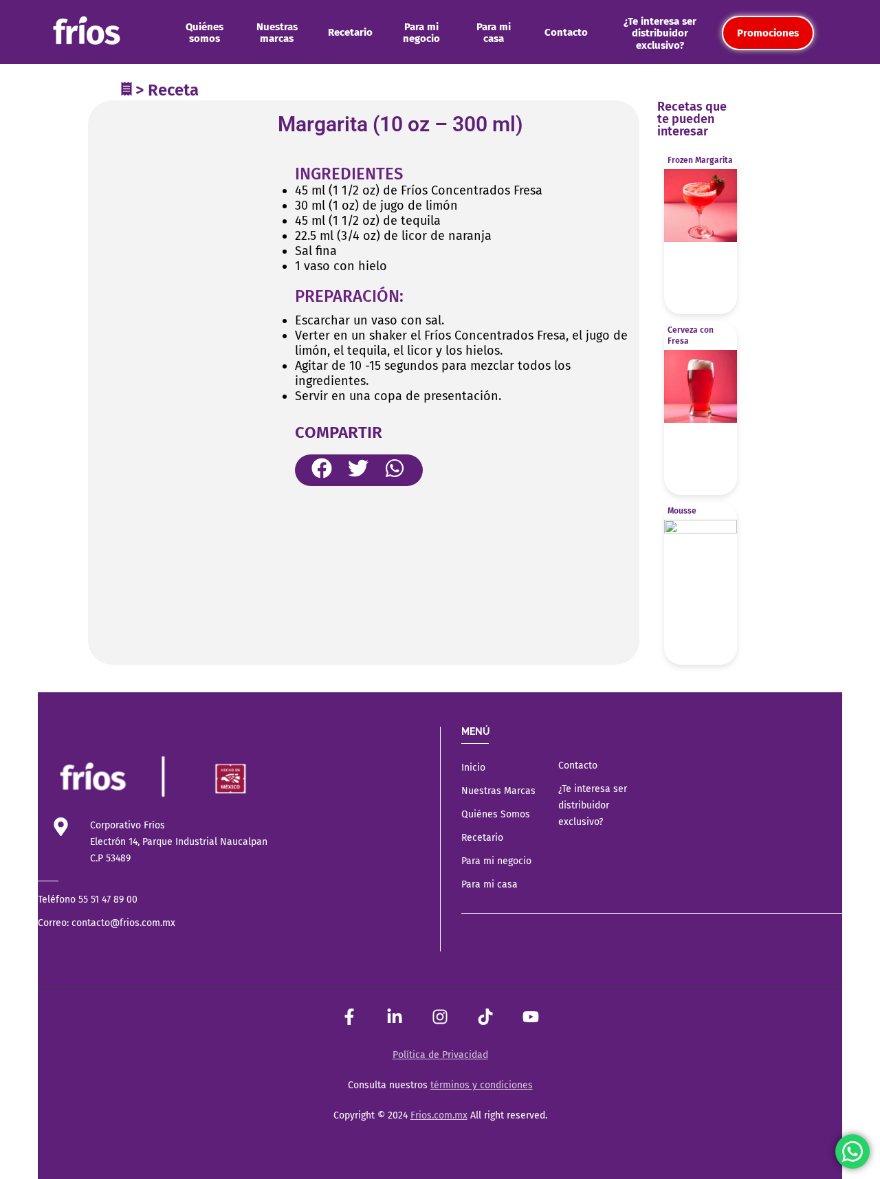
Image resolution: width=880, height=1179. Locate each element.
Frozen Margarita (700, 160)
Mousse (682, 511)
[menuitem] (204, 33)
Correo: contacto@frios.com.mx (106, 923)
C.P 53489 (110, 858)
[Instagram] (440, 1016)
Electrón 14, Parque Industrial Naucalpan (178, 842)
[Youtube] (530, 1016)
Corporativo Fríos (127, 825)
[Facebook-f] (349, 1016)
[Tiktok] (485, 1016)
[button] (322, 468)
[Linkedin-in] (394, 1016)
